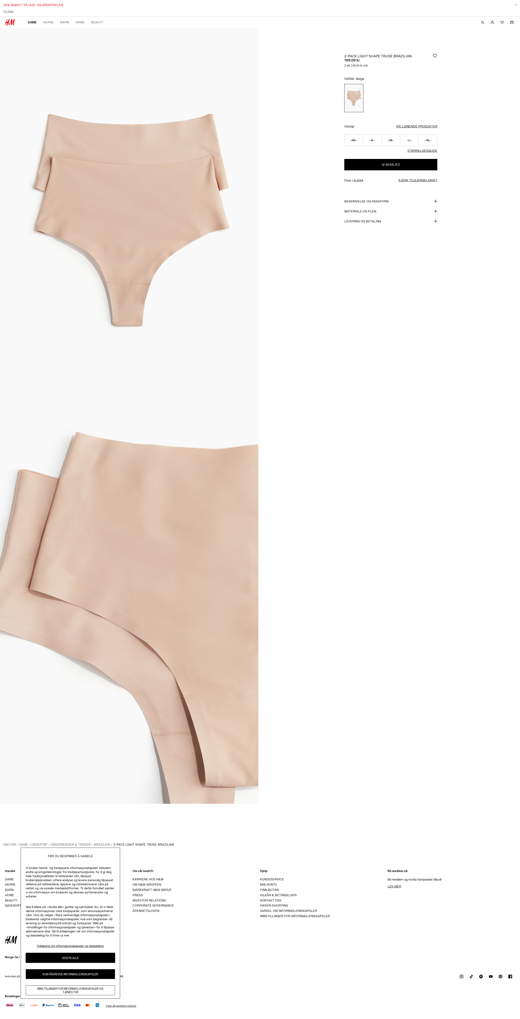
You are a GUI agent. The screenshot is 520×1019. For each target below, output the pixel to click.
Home (80, 22)
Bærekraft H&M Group (151, 890)
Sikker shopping (274, 905)
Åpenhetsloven (145, 910)
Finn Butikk (269, 890)
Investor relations (149, 900)
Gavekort (13, 905)
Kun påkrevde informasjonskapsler (70, 974)
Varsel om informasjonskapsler (288, 910)
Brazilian (102, 844)
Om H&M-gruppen (146, 884)
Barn (64, 22)
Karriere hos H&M (147, 879)
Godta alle (70, 957)
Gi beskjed (391, 164)
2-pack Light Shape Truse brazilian (143, 844)
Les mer (394, 886)
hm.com (9, 844)
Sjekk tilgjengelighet (417, 180)
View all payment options (121, 1005)
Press (137, 895)
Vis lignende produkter (416, 126)
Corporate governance (153, 905)
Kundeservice (272, 879)
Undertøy (39, 844)
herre (48, 22)
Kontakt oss (270, 900)
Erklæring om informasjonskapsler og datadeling (70, 946)
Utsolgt (349, 126)
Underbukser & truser (71, 844)
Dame (32, 22)
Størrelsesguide (422, 150)
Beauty (97, 22)
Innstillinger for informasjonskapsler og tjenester (70, 990)
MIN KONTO (268, 884)
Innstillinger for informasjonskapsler (295, 916)
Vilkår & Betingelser (278, 895)
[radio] (353, 98)
